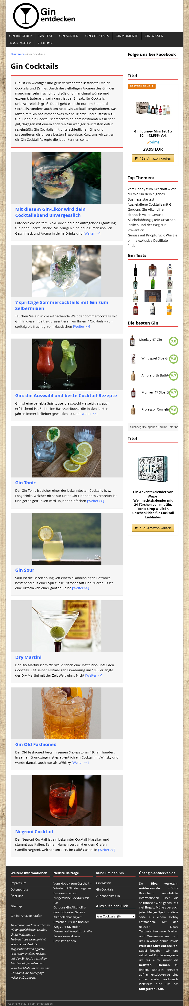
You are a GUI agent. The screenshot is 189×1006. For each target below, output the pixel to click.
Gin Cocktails (97, 36)
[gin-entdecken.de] (94, 16)
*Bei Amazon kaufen (155, 158)
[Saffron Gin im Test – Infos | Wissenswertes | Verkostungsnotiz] (169, 312)
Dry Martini (28, 657)
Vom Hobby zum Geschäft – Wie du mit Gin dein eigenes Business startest (152, 194)
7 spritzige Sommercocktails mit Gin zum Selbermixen (61, 305)
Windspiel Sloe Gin (156, 358)
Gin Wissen (154, 36)
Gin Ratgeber (20, 36)
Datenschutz (19, 889)
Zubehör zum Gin (108, 896)
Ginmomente (127, 36)
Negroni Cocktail (34, 831)
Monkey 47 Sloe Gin (157, 392)
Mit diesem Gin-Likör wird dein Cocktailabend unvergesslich (50, 212)
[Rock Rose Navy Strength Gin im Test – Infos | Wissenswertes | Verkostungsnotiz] (153, 312)
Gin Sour (24, 570)
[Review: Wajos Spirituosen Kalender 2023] (153, 299)
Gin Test (45, 36)
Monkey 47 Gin (150, 339)
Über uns (17, 896)
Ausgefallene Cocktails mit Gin (151, 204)
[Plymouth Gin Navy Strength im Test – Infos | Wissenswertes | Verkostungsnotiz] (169, 286)
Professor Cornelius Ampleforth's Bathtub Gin (158, 409)
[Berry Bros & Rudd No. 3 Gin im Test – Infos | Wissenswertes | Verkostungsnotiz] (153, 286)
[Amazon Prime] (153, 141)
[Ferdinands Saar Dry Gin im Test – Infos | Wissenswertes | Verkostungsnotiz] (136, 286)
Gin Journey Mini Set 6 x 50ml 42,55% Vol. (153, 133)
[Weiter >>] (91, 233)
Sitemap (16, 906)
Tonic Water (20, 43)
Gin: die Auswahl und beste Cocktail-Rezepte (66, 395)
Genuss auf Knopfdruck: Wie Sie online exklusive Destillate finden (152, 240)
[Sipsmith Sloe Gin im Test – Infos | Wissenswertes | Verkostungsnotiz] (136, 312)
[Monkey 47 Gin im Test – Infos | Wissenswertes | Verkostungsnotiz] (153, 273)
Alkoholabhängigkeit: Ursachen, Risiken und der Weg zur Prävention (152, 225)
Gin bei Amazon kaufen (26, 916)
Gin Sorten (69, 36)
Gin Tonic (25, 483)
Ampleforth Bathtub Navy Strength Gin (158, 375)
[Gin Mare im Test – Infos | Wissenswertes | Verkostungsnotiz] (169, 299)
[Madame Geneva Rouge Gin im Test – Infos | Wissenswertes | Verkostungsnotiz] (136, 273)
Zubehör (45, 43)
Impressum (18, 883)
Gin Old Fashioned (36, 744)
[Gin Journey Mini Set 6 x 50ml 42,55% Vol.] (153, 108)
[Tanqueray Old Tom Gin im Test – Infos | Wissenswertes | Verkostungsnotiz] (169, 273)
